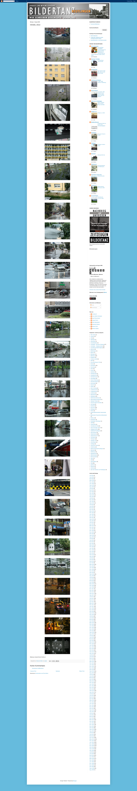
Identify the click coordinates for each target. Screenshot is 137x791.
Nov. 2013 (92, 668)
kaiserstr (92, 466)
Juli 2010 (91, 732)
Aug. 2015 (92, 634)
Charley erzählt (94, 359)
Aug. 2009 (92, 750)
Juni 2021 (92, 522)
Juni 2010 (92, 734)
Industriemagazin (94, 381)
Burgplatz (93, 357)
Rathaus (92, 417)
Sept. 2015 (92, 632)
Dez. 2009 (92, 744)
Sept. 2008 (92, 768)
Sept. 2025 (92, 485)
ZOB (92, 459)
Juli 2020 (91, 538)
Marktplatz (93, 396)
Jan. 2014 (92, 664)
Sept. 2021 (92, 519)
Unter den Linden (94, 445)
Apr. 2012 (92, 698)
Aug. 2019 (92, 556)
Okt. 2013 (92, 669)
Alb (91, 338)
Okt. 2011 (92, 708)
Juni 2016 (92, 617)
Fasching (93, 367)
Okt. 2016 (92, 611)
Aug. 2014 (92, 653)
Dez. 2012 (92, 685)
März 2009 (92, 758)
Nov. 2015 (92, 629)
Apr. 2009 (92, 756)
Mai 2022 (92, 507)
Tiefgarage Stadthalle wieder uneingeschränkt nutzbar (97, 38)
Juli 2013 (91, 674)
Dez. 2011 (92, 705)
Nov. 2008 (92, 765)
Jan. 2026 (92, 483)
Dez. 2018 (92, 569)
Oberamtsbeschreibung (96, 399)
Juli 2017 (91, 596)
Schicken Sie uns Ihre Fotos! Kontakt (97, 289)
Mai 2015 (92, 638)
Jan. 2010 (92, 742)
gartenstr (93, 464)
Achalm (92, 336)
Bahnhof (92, 349)
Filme (92, 368)
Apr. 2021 (92, 524)
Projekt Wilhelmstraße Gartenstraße (98, 412)
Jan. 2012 (92, 703)
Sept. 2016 (92, 612)
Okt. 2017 (92, 591)
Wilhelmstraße (94, 455)
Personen (93, 407)
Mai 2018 (92, 580)
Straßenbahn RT (94, 435)
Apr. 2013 (92, 679)
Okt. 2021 (92, 517)
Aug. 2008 (92, 769)
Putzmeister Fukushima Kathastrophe (99, 415)
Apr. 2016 (92, 621)
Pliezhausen (94, 164)
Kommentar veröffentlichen (38, 668)
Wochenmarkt (94, 456)
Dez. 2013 (92, 666)
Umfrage (92, 443)
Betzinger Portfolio (95, 59)
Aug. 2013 (92, 672)
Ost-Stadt (93, 404)
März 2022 (92, 511)
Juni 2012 (92, 695)
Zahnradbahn (94, 461)
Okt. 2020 (92, 533)
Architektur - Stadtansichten (97, 346)
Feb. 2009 (92, 760)
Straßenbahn (93, 434)
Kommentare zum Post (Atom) (41, 673)
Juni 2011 (92, 714)
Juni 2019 (92, 559)
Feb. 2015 (92, 643)
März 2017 (92, 603)
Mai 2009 (92, 755)
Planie (92, 410)
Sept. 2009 (92, 748)
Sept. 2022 (92, 503)
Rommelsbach (94, 90)
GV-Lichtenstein (94, 46)
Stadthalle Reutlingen (95, 430)
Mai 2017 (92, 600)
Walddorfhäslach (95, 122)
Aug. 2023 (92, 499)
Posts (92, 305)
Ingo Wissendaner (96, 318)
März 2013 (92, 680)
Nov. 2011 (92, 706)
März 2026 (92, 480)
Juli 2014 (91, 655)
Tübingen (93, 438)
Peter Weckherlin (96, 322)
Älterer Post (81, 671)
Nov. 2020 (92, 532)
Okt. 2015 (92, 630)
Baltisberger (93, 351)
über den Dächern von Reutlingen (98, 469)
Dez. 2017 (92, 588)
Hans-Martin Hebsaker (97, 316)
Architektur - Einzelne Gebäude (97, 344)
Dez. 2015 (92, 627)
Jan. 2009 (92, 761)
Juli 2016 (91, 616)
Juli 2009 (91, 752)
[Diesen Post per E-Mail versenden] (52, 661)
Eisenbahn (93, 365)
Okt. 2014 (92, 650)
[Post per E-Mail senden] (50, 660)
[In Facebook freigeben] (57, 661)
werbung (93, 468)
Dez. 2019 (92, 549)
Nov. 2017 (92, 590)
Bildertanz (93, 355)
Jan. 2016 (92, 625)
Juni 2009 (92, 753)
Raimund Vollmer (96, 324)
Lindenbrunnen (94, 389)
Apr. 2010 (92, 737)
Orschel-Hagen (94, 195)
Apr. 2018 (92, 582)
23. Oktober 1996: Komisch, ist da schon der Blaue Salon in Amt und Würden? (101, 94)
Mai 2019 (92, 561)
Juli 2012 (91, 693)
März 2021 (92, 525)
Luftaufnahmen (94, 391)
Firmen (92, 370)
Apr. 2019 (92, 562)
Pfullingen (93, 143)
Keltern (92, 386)
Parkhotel (93, 405)
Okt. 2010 (92, 727)
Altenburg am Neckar (96, 80)
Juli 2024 (91, 498)
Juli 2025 (91, 488)
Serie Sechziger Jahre (95, 427)
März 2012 (92, 700)
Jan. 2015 (92, 645)
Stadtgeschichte (94, 429)
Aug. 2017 (92, 595)
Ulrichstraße (93, 442)
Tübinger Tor (93, 440)
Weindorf (93, 450)
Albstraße (93, 339)
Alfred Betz (93, 341)
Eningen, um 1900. (101, 112)
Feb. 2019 (92, 566)
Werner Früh (95, 326)
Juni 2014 (92, 656)
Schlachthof (93, 424)
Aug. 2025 (92, 486)
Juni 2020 (92, 540)
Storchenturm (93, 432)
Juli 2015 (91, 635)
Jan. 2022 (92, 514)
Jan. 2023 (92, 501)
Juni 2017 (92, 598)
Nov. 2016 (92, 609)
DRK (92, 360)
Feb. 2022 (92, 512)
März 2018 (92, 583)
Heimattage (93, 378)
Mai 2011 (91, 716)
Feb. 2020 (92, 546)
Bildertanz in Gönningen (96, 101)
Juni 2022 (92, 506)
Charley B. (94, 314)
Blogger (75, 780)
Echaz (92, 363)
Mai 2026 (92, 478)
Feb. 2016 (92, 624)
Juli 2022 (91, 504)
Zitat (92, 463)
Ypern (92, 458)
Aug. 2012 (92, 692)
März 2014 (92, 661)
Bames (92, 352)
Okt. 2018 (92, 572)
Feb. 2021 (92, 527)
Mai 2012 (92, 697)
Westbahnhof (93, 453)
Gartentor (93, 372)
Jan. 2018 (92, 587)
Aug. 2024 (92, 496)
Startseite (58, 671)
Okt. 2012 (92, 689)
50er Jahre (93, 334)
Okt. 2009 (92, 747)
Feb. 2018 (92, 585)
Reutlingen (93, 419)
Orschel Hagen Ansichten (96, 402)
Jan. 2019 (92, 567)
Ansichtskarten (94, 342)
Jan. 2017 (92, 606)
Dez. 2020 (92, 530)
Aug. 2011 (92, 711)
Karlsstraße (93, 383)
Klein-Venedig (94, 388)
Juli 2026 (91, 475)
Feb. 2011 (92, 721)
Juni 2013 (92, 676)
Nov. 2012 (92, 687)
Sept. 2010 (92, 729)
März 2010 (92, 739)
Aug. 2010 (92, 731)
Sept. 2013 (92, 671)
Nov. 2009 (92, 745)
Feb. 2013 (92, 682)
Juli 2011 (91, 713)
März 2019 (92, 564)
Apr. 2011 (92, 718)
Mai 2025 (92, 490)
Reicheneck (94, 185)
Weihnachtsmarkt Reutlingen (97, 448)
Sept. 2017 (92, 593)
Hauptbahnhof (94, 375)
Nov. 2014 (92, 648)
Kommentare (94, 307)
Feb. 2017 (92, 604)
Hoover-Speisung (94, 380)
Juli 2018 (91, 577)
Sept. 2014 (92, 651)
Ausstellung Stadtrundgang (96, 347)
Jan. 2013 (92, 684)
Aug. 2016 (92, 614)
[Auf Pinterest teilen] (58, 661)
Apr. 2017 (92, 601)
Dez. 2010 (92, 724)
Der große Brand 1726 (95, 362)
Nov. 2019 (92, 551)
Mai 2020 (92, 541)
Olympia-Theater (94, 401)
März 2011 (92, 719)
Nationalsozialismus (95, 397)
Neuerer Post (33, 671)
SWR (92, 422)
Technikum (93, 437)
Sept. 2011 (92, 710)
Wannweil (93, 153)
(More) (105, 292)
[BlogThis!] (54, 661)
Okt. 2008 (92, 766)
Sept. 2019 (92, 554)
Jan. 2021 (92, 528)
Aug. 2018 (92, 575)
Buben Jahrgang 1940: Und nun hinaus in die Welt (101, 103)
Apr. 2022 (92, 509)
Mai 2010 (92, 735)
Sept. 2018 (92, 574)
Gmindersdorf (94, 373)
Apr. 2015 (92, 640)
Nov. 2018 (92, 570)
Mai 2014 (92, 658)
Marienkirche (93, 394)
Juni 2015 (92, 637)
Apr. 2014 (92, 659)
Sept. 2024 (92, 494)
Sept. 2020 (92, 535)
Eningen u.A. (94, 111)
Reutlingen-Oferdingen (96, 421)
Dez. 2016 (92, 608)
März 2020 (92, 545)
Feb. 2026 (92, 482)
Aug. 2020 (92, 537)
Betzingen (93, 354)
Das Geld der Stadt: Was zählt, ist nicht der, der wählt (101, 72)
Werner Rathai (95, 328)
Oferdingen (93, 132)
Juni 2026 (92, 477)
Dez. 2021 (92, 515)
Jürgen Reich (95, 320)
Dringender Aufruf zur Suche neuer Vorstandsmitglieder (102, 124)
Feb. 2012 (92, 701)
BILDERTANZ (94, 69)
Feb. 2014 (92, 663)
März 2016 (92, 622)
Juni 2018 (92, 579)
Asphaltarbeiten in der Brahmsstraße (98, 40)
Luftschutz (93, 393)
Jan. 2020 (92, 548)
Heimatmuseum (94, 376)
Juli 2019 (91, 558)
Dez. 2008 (92, 763)
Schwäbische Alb (94, 426)
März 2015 (92, 642)
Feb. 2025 (92, 493)
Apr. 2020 (92, 543)
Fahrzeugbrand (94, 35)
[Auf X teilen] (55, 661)
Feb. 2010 (92, 740)
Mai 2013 (92, 677)
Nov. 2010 (92, 726)
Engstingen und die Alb (96, 174)
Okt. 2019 (92, 553)
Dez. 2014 (92, 647)
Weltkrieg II (93, 451)
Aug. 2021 (92, 520)
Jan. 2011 (92, 723)
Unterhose (93, 447)
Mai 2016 (92, 619)
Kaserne (92, 384)
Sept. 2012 (92, 690)
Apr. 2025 (92, 491)
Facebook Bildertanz (95, 24)
